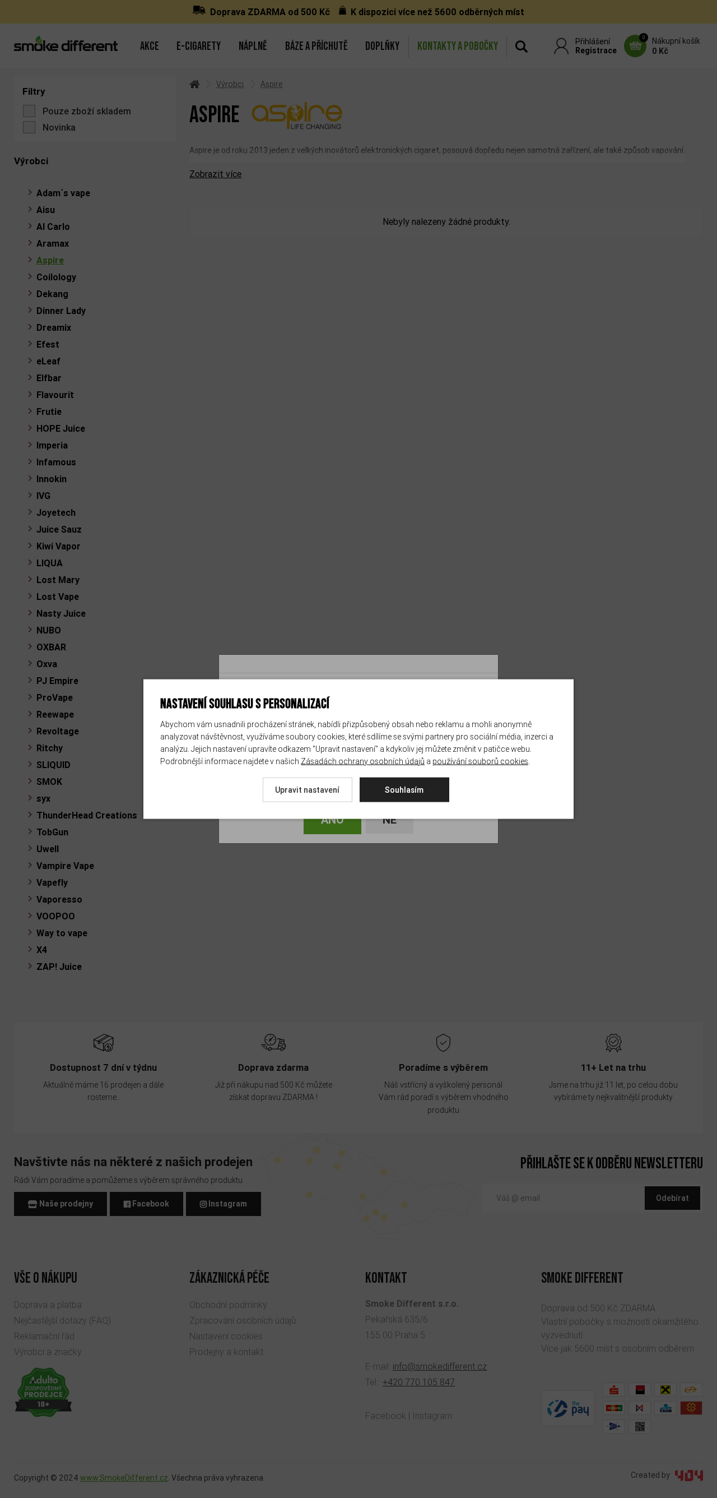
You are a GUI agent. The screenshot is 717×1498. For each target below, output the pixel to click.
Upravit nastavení (307, 789)
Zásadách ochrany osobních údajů (363, 761)
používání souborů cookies (480, 761)
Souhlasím (404, 789)
